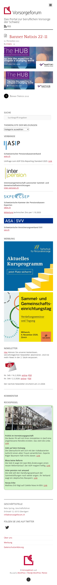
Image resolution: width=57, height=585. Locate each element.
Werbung (8, 542)
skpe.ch (7, 207)
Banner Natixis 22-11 (17, 96)
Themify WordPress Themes (37, 573)
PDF (30, 375)
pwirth (9, 44)
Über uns (8, 537)
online (24, 375)
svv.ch (6, 230)
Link (50, 161)
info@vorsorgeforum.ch (14, 514)
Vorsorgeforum (27, 570)
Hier (6, 352)
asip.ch (7, 156)
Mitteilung (9, 212)
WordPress (21, 573)
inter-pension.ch (11, 188)
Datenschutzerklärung (14, 547)
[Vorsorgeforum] (22, 14)
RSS (9, 26)
